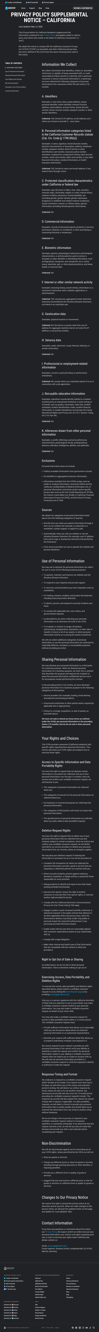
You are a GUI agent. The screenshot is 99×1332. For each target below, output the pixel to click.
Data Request (39, 1313)
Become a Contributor (83, 8)
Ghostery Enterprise (72, 1289)
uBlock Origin (39, 1294)
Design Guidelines (40, 1315)
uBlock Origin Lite (40, 1297)
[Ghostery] (10, 8)
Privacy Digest (49, 2)
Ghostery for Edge (10, 1315)
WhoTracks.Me (33, 2)
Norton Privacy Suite (41, 1286)
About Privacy (39, 1318)
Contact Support (40, 1307)
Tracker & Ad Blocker (14, 2)
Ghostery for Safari (10, 1310)
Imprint (57, 1327)
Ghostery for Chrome (11, 1304)
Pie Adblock (38, 1289)
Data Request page (74, 992)
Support (32, 8)
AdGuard (38, 1278)
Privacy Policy (49, 35)
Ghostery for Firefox (11, 1307)
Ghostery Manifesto (72, 1281)
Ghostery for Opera (11, 1313)
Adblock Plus (39, 1281)
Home (23, 8)
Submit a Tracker (40, 1310)
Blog (40, 8)
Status (68, 1278)
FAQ (36, 1304)
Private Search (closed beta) (14, 1281)
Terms (43, 1327)
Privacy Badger (39, 1292)
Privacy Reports (71, 1283)
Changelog (69, 1297)
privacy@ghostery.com (59, 994)
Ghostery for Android (11, 1318)
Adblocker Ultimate (41, 1283)
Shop (47, 8)
